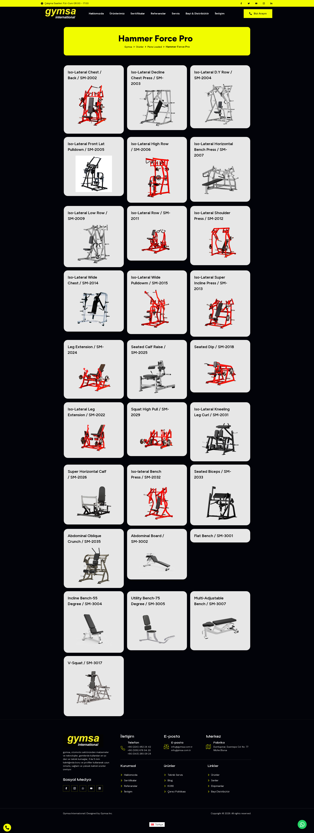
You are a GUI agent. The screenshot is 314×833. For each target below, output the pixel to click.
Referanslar (158, 13)
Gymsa (128, 46)
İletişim (220, 13)
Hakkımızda (96, 13)
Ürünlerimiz (117, 13)
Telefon (133, 742)
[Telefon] (122, 748)
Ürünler (140, 46)
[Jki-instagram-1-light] (74, 788)
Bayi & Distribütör (197, 13)
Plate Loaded (155, 46)
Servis (176, 13)
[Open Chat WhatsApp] (302, 824)
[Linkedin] (99, 788)
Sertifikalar (138, 13)
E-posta (177, 742)
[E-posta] (166, 746)
